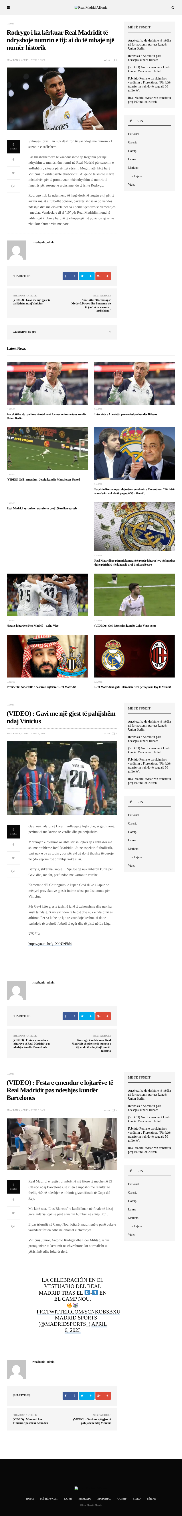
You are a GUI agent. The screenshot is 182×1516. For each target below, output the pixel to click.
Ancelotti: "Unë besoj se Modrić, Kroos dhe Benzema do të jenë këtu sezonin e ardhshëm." (91, 305)
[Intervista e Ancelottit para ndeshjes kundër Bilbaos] (134, 383)
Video (131, 184)
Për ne (151, 1498)
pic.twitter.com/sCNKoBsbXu (78, 1312)
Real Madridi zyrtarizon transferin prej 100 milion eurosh (149, 99)
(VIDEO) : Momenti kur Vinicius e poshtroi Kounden (30, 1421)
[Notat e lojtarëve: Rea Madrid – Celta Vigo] (47, 595)
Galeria (132, 142)
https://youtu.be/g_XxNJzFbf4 (50, 944)
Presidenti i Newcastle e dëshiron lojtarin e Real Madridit (41, 687)
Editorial (133, 134)
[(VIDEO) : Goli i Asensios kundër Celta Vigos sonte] (134, 595)
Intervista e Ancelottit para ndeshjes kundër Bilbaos (144, 58)
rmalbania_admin (17, 60)
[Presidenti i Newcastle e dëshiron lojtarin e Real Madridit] (47, 656)
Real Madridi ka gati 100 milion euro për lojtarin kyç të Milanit (132, 687)
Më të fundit (49, 1498)
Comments (24, 332)
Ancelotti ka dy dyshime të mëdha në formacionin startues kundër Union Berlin (149, 44)
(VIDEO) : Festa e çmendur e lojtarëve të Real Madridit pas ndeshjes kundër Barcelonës (31, 1043)
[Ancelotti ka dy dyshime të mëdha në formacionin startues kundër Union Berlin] (47, 383)
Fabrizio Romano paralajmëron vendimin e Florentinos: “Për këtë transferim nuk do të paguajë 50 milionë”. (149, 84)
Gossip (132, 151)
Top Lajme (135, 176)
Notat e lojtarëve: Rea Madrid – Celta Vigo (32, 626)
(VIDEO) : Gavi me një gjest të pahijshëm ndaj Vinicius (31, 301)
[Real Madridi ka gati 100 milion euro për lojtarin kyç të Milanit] (134, 656)
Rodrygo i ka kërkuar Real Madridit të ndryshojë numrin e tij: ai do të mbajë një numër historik (91, 1045)
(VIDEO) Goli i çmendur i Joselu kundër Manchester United (149, 69)
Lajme (10, 24)
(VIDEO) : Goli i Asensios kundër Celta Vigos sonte (125, 626)
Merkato (133, 167)
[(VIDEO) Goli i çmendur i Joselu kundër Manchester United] (47, 448)
